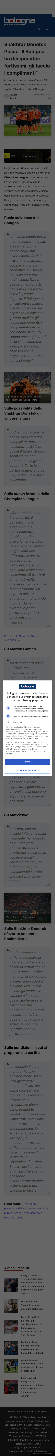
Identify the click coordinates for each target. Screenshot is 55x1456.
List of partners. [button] (33, 738)
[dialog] (27, 728)
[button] (27, 722)
